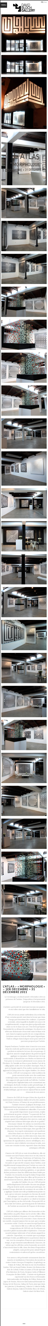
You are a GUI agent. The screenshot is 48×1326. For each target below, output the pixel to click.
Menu (3, 5)
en (46, 2)
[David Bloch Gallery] (24, 7)
